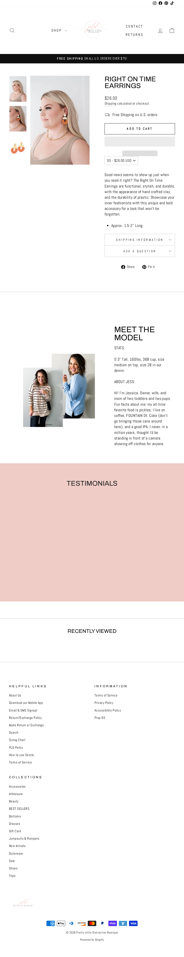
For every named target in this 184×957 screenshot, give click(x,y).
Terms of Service (20, 762)
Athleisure (16, 794)
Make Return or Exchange (26, 725)
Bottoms (15, 816)
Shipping (110, 103)
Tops (12, 875)
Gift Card (15, 831)
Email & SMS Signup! (23, 710)
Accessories (17, 786)
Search (14, 732)
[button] (140, 142)
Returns (134, 34)
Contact (134, 26)
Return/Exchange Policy (25, 718)
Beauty (14, 801)
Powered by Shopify (92, 940)
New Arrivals (17, 846)
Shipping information (139, 240)
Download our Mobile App (26, 703)
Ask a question (139, 251)
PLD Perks (16, 747)
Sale (12, 861)
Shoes (13, 868)
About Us (15, 695)
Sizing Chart (17, 740)
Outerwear (16, 853)
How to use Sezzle (21, 755)
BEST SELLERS (19, 808)
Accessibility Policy (107, 710)
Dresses (14, 823)
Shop (57, 30)
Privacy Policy (103, 703)
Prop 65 (99, 718)
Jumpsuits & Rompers (24, 838)
